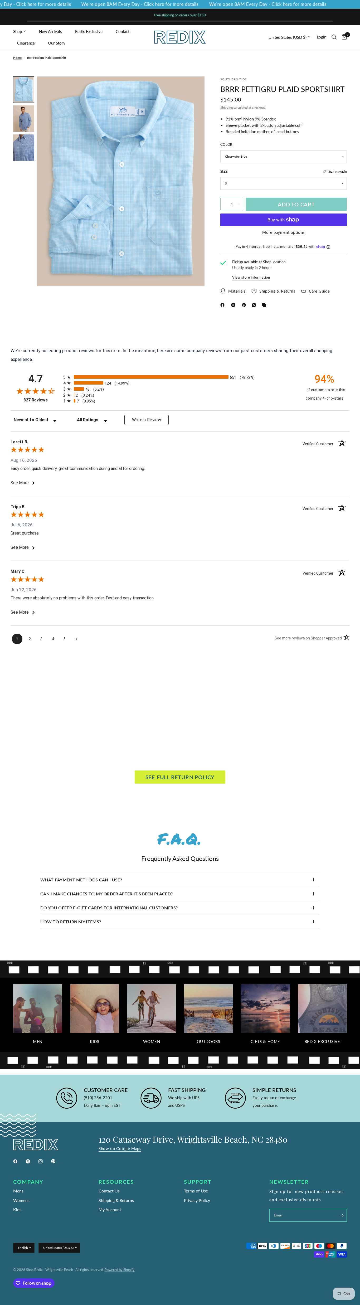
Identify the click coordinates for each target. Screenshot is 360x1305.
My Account (110, 1209)
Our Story (56, 43)
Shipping (226, 107)
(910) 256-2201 (98, 1097)
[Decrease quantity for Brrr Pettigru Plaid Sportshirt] (224, 204)
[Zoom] (193, 88)
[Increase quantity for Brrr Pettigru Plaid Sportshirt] (239, 204)
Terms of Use (196, 1190)
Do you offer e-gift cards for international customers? (109, 907)
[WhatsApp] (255, 305)
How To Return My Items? (70, 921)
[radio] (180, 377)
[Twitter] (31, 1161)
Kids (94, 1041)
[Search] (334, 37)
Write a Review (146, 419)
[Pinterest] (245, 305)
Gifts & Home (265, 1041)
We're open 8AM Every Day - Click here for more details (119, 4)
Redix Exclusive (89, 31)
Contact (122, 31)
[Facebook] (223, 305)
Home (17, 58)
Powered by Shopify (120, 1270)
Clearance (26, 43)
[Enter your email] (341, 1215)
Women (151, 1041)
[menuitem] (24, 31)
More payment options (283, 232)
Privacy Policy (197, 1200)
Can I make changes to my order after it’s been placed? (106, 893)
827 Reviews (42, 399)
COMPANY (28, 1181)
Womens (21, 1200)
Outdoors (208, 1041)
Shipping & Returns (116, 1200)
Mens (18, 1190)
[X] (234, 305)
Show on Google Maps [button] (120, 1148)
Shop (17, 31)
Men (37, 1041)
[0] (343, 37)
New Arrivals (50, 31)
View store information (251, 277)
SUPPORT (198, 1181)
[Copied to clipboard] (265, 305)
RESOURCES (116, 1181)
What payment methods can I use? (81, 879)
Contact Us (109, 1190)
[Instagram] (44, 1161)
